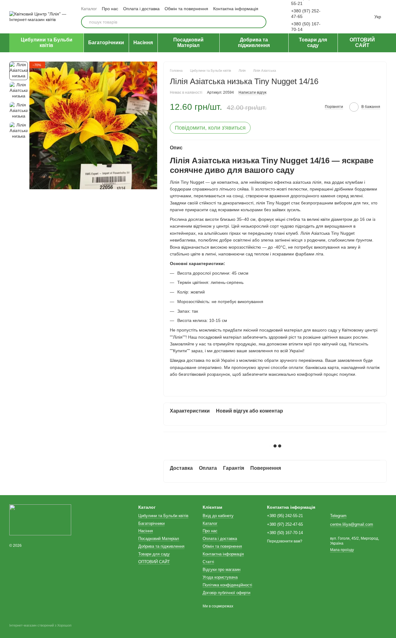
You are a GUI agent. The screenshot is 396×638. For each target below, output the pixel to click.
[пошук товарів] (260, 22)
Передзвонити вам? (284, 541)
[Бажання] (339, 17)
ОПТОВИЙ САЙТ (362, 42)
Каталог (89, 8)
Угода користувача (220, 577)
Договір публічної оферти (226, 592)
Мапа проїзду (342, 550)
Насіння (143, 42)
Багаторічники (106, 42)
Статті (208, 561)
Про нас (110, 8)
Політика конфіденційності (227, 585)
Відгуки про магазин (221, 569)
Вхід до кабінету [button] (218, 515)
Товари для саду (313, 42)
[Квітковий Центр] (40, 520)
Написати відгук (252, 92)
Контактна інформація (235, 8)
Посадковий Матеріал (188, 42)
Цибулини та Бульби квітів (46, 42)
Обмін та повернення (186, 8)
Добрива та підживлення (254, 42)
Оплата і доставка (141, 8)
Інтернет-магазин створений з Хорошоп (40, 625)
